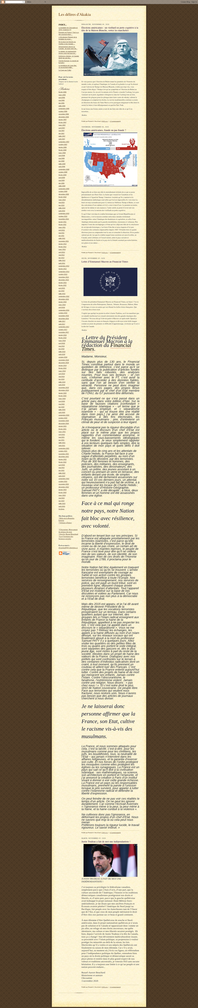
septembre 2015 (64, 296)
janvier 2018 (63, 335)
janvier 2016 (63, 302)
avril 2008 (62, 155)
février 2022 (62, 462)
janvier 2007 (63, 119)
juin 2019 (61, 379)
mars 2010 (62, 200)
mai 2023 (62, 498)
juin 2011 (61, 235)
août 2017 (62, 324)
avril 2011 (62, 230)
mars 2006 (62, 95)
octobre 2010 (63, 216)
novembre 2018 (64, 360)
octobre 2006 (63, 111)
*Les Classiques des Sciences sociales (66, 537)
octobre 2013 (63, 274)
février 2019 (62, 368)
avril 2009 (62, 177)
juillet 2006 (62, 106)
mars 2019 (62, 371)
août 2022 (62, 476)
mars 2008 (62, 153)
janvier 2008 (63, 147)
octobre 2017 (63, 329)
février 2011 (62, 224)
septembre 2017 (64, 327)
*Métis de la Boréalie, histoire (67, 519)
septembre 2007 (64, 142)
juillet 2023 (62, 503)
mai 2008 (62, 158)
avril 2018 (62, 343)
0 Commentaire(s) (115, 252)
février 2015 (62, 285)
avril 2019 (62, 374)
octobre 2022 (63, 481)
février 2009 (62, 175)
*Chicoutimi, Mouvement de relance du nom (68, 530)
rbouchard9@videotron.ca (68, 547)
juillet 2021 (62, 443)
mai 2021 (62, 437)
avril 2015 (62, 288)
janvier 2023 (63, 489)
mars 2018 (62, 340)
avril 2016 (62, 307)
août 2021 (62, 445)
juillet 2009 (62, 186)
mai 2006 (62, 100)
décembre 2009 (64, 194)
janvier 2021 (63, 426)
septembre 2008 (64, 169)
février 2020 (62, 396)
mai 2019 (62, 376)
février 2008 (62, 150)
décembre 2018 (64, 362)
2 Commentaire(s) (115, 121)
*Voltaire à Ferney (65, 522)
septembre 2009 (64, 189)
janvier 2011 (62, 222)
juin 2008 (61, 161)
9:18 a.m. (105, 252)
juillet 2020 (62, 409)
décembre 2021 (64, 456)
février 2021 (62, 429)
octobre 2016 (63, 313)
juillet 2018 (62, 351)
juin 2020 (61, 407)
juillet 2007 (62, 136)
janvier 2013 (63, 269)
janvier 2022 (63, 459)
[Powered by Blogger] (64, 555)
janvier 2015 (63, 282)
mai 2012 (62, 255)
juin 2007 (61, 133)
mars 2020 (62, 398)
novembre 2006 (64, 114)
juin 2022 (61, 470)
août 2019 (62, 385)
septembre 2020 (64, 415)
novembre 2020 (64, 420)
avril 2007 (62, 128)
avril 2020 (62, 401)
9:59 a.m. (105, 987)
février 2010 (62, 197)
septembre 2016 (64, 310)
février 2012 (62, 247)
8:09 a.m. (105, 121)
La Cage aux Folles (65, 70)
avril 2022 (62, 465)
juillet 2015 (62, 293)
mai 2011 (61, 233)
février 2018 (62, 338)
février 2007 (62, 122)
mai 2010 (62, 202)
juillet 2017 (62, 321)
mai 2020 (62, 404)
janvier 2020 (63, 393)
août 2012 (62, 263)
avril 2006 (62, 97)
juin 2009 (61, 183)
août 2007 (62, 139)
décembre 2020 (64, 423)
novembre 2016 (64, 316)
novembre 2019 (64, 387)
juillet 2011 (62, 238)
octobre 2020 (63, 418)
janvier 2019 (63, 365)
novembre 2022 (64, 484)
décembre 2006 (64, 117)
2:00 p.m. (105, 832)
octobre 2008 (63, 172)
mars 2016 (62, 305)
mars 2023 (62, 495)
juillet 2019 (62, 382)
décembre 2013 (64, 280)
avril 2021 (62, 434)
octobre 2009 (63, 191)
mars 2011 (62, 227)
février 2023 (62, 492)
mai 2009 (62, 180)
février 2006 (62, 92)
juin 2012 (61, 258)
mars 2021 (62, 431)
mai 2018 (62, 346)
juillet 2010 (62, 208)
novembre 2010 (64, 219)
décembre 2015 (64, 299)
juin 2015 (61, 291)
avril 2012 (62, 252)
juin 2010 (61, 205)
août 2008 (62, 166)
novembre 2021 (64, 454)
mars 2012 (62, 249)
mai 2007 (62, 130)
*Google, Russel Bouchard (68, 534)
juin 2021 (61, 440)
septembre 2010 (64, 213)
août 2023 (62, 506)
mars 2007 (62, 125)
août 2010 (62, 211)
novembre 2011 (64, 241)
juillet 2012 (62, 260)
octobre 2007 (63, 144)
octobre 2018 (63, 357)
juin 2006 (61, 103)
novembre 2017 (64, 332)
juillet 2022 (62, 473)
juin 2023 (61, 501)
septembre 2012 (64, 266)
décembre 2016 (64, 318)
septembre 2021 (64, 448)
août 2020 (62, 412)
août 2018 (62, 354)
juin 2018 (61, 349)
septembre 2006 (64, 108)
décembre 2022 (64, 487)
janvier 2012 (63, 244)
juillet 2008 (62, 164)
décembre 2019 (64, 390)
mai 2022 (62, 467)
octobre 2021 (63, 451)
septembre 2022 (64, 478)
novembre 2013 (64, 277)
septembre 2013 (64, 271)
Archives (61, 509)
